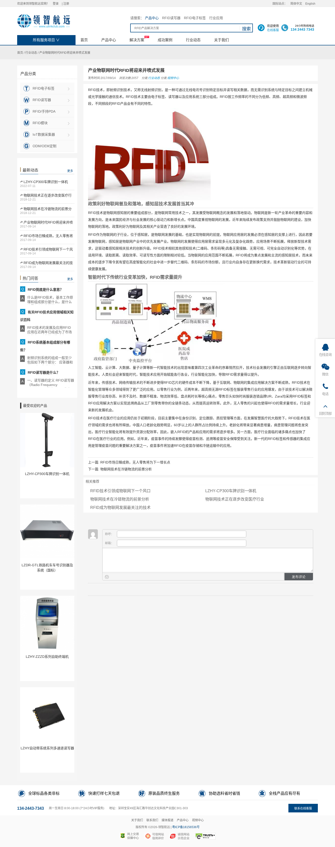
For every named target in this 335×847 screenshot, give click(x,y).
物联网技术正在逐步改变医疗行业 (234, 499)
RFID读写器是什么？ (44, 372)
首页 (20, 52)
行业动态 (31, 52)
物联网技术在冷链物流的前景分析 (126, 469)
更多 (70, 171)
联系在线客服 (303, 808)
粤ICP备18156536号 (186, 827)
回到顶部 (325, 413)
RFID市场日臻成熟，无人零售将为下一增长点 (135, 462)
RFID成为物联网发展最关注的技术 (120, 507)
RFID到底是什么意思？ (45, 289)
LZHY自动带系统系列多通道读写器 (47, 748)
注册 (66, 3)
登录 (56, 3)
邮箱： (110, 543)
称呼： (110, 534)
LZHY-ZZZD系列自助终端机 (47, 657)
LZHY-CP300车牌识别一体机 (46, 182)
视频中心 (173, 78)
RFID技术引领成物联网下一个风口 (120, 491)
